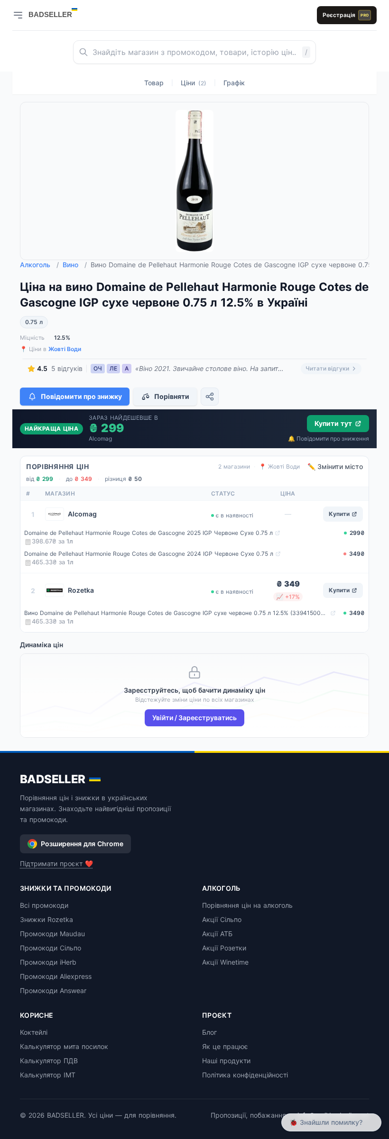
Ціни (193, 83)
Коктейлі (33, 1032)
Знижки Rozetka (46, 919)
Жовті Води (64, 349)
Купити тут (333, 423)
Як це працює (225, 1046)
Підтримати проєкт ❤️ (56, 863)
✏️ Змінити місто (335, 466)
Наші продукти (226, 1061)
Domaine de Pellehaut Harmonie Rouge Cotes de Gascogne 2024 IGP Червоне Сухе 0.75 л (148, 553)
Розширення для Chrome (82, 844)
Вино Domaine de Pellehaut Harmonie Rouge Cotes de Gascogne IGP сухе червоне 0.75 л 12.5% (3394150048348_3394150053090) (176, 612)
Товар (154, 83)
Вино (75, 265)
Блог (209, 1032)
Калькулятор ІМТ (47, 1075)
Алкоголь (39, 265)
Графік (234, 83)
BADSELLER (52, 779)
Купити (339, 513)
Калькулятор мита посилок (64, 1046)
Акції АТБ (217, 934)
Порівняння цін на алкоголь (247, 905)
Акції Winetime (225, 962)
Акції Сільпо (221, 919)
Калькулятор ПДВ (49, 1061)
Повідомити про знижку (81, 396)
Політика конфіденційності (245, 1075)
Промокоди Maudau (52, 934)
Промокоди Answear (53, 990)
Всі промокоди (44, 905)
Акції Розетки (224, 948)
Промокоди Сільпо (50, 948)
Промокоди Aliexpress (56, 976)
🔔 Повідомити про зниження (328, 438)
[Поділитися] (210, 397)
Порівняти (171, 396)
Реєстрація (346, 14)
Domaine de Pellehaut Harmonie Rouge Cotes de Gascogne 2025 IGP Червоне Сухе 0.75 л (148, 532)
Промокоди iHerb (48, 962)
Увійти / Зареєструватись (194, 718)
